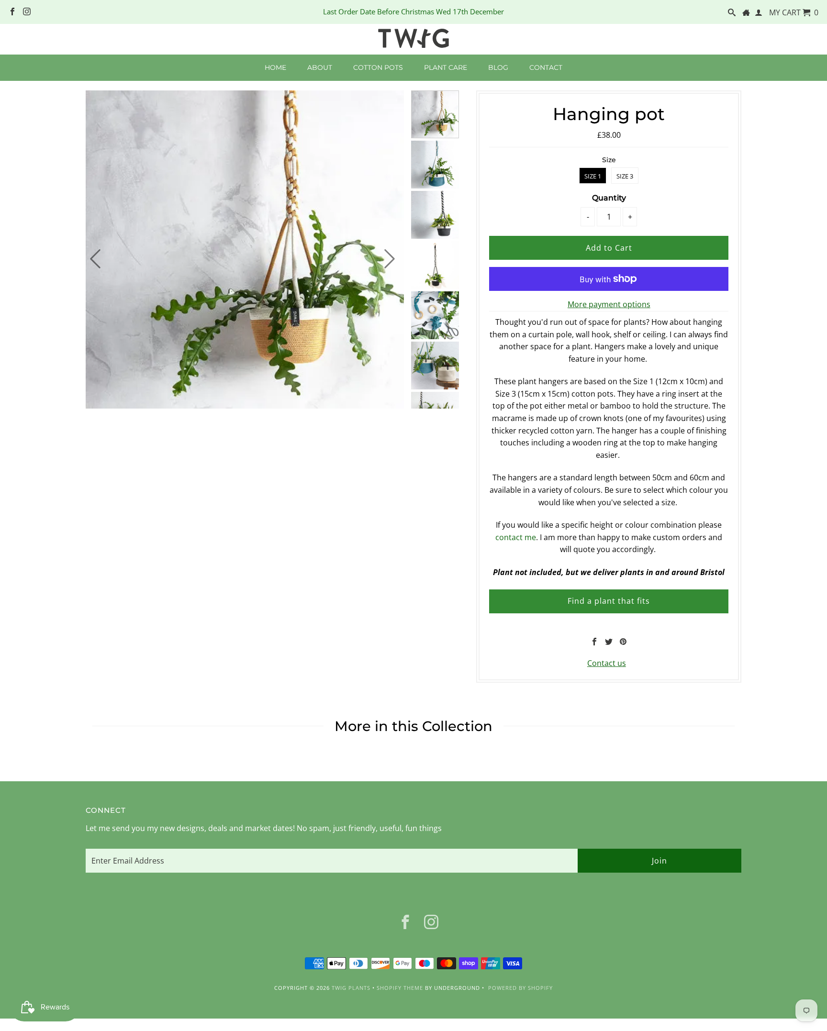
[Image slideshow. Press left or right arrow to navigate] (245, 249)
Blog (498, 67)
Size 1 (592, 176)
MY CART (793, 12)
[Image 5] (435, 316)
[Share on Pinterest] (623, 641)
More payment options (609, 304)
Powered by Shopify (520, 987)
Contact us (606, 663)
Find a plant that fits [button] (609, 601)
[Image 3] (435, 216)
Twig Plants (351, 987)
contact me (515, 537)
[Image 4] (435, 266)
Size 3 (624, 176)
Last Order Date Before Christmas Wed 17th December (413, 11)
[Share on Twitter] (609, 641)
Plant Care (445, 67)
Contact (545, 67)
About (319, 67)
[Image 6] (435, 367)
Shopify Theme (400, 987)
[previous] (95, 258)
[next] (389, 258)
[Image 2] (435, 166)
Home (275, 67)
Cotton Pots (378, 67)
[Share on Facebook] (594, 641)
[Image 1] (435, 115)
